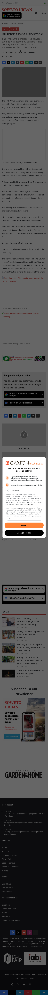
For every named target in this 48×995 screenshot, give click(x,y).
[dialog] (24, 497)
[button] (24, 490)
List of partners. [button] (29, 504)
